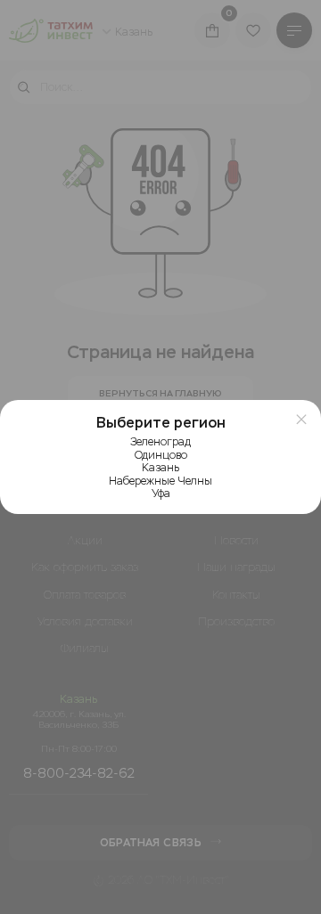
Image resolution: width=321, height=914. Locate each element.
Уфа (161, 493)
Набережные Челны (160, 481)
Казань (160, 467)
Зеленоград (160, 442)
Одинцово (161, 455)
